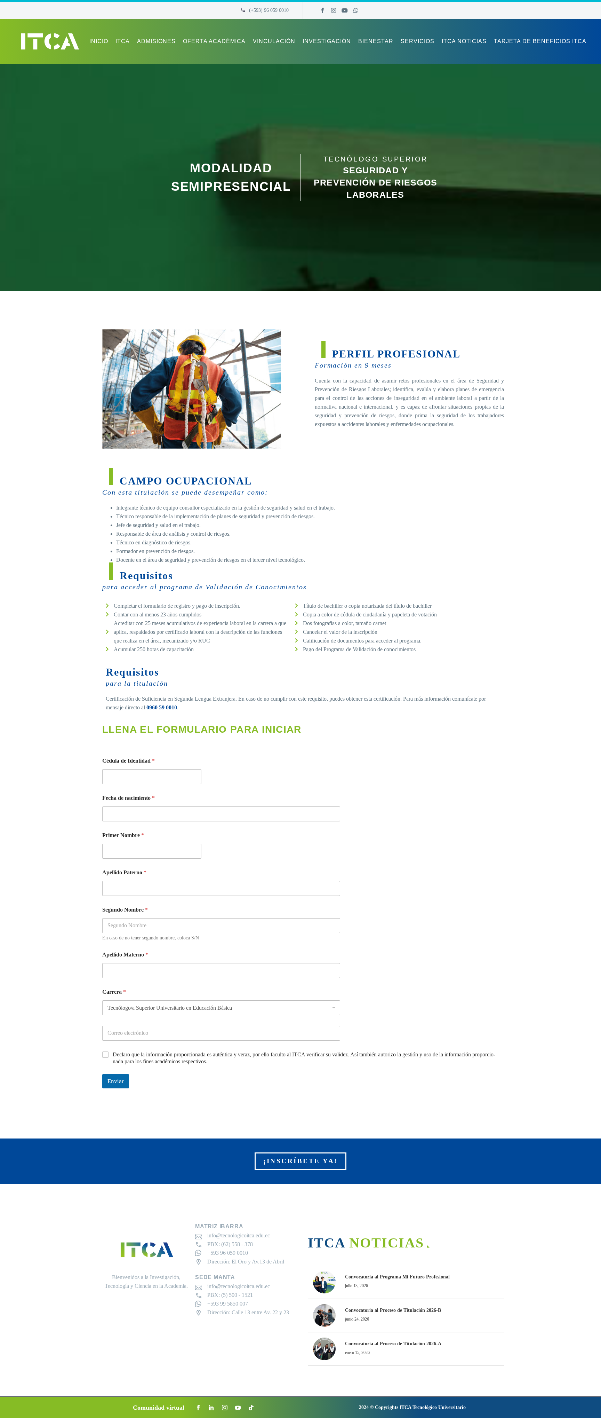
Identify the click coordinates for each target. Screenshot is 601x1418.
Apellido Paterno (124, 872)
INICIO (98, 41)
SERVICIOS (417, 41)
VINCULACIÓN (274, 41)
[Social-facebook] (322, 10)
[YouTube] (238, 1407)
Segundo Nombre (125, 910)
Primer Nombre (123, 835)
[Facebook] (198, 1407)
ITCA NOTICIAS (464, 41)
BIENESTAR (375, 41)
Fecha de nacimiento (128, 798)
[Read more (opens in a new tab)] (264, 10)
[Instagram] (333, 10)
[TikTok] (251, 1407)
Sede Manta (215, 1277)
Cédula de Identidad (128, 761)
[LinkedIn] (211, 1407)
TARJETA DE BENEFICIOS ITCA (540, 41)
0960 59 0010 (161, 707)
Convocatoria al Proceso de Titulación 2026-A (393, 1343)
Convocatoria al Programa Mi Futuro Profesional (397, 1276)
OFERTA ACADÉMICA (214, 41)
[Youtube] (344, 10)
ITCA (122, 41)
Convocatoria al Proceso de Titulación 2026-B (393, 1310)
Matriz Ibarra (219, 1226)
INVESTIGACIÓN (327, 41)
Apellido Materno (125, 955)
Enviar (115, 1081)
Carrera (114, 992)
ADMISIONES (156, 41)
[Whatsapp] (355, 10)
